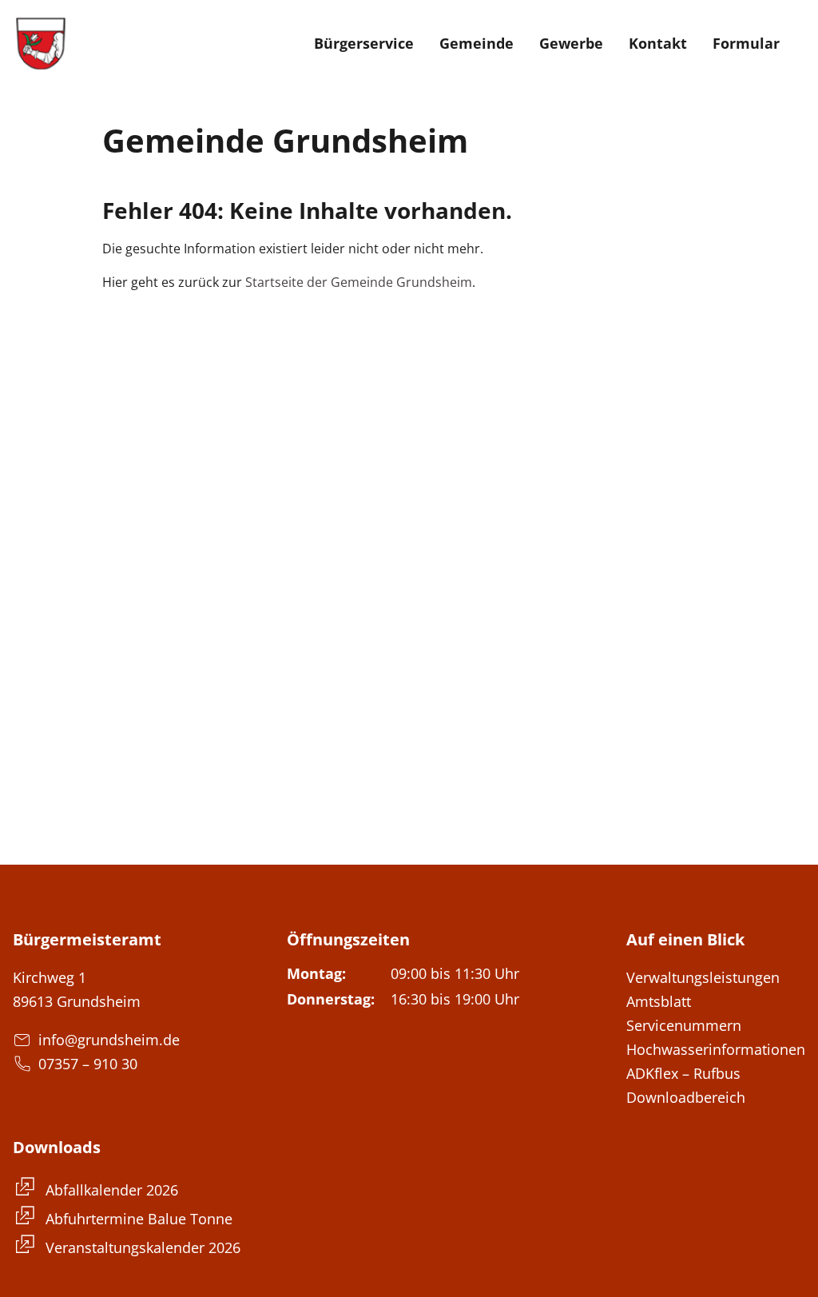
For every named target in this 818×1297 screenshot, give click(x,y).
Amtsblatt (658, 1001)
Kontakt (658, 43)
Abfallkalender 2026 (110, 1190)
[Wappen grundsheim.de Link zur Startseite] (41, 43)
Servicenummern (683, 1025)
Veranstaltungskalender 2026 (141, 1247)
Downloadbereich (685, 1097)
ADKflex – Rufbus (683, 1073)
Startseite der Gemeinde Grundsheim (358, 282)
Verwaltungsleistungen (703, 977)
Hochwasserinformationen (715, 1049)
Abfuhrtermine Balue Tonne (137, 1218)
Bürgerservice (364, 43)
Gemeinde (476, 43)
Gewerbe (571, 43)
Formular (746, 43)
